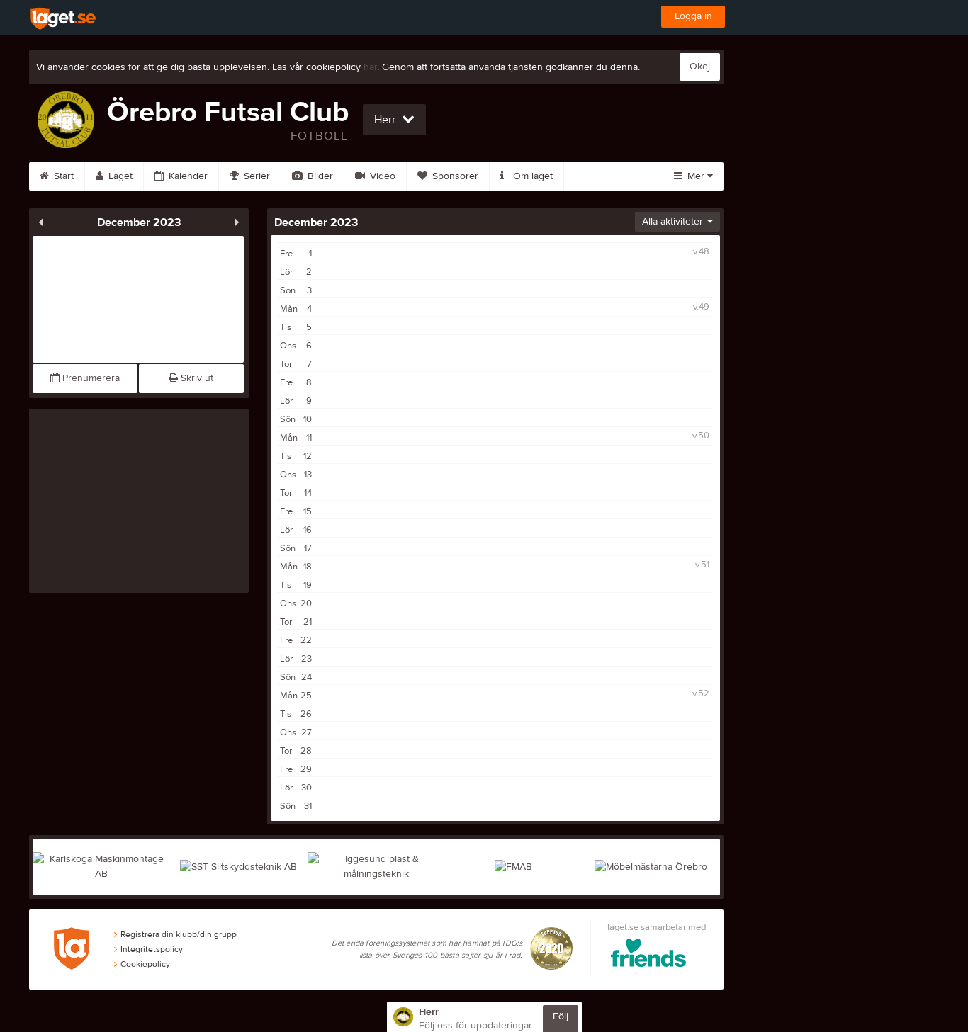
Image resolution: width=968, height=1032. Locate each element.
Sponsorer (453, 176)
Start (62, 176)
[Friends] (656, 955)
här (370, 67)
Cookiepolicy (145, 964)
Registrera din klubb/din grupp (178, 934)
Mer (696, 176)
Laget (119, 176)
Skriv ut (195, 378)
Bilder (319, 176)
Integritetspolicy (151, 949)
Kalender (187, 176)
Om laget (531, 176)
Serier (255, 176)
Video (381, 176)
